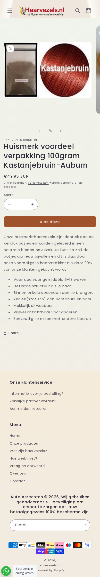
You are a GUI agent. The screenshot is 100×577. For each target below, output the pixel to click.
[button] (9, 10)
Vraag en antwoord (27, 465)
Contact (17, 481)
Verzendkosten (38, 183)
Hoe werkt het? (23, 458)
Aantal (9, 195)
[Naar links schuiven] (39, 131)
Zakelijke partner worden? (33, 401)
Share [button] (13, 333)
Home (15, 435)
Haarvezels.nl (50, 565)
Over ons (18, 473)
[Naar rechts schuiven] (60, 131)
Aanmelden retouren (29, 408)
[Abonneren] (84, 525)
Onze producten (25, 443)
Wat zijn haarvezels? (28, 450)
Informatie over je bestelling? (37, 393)
